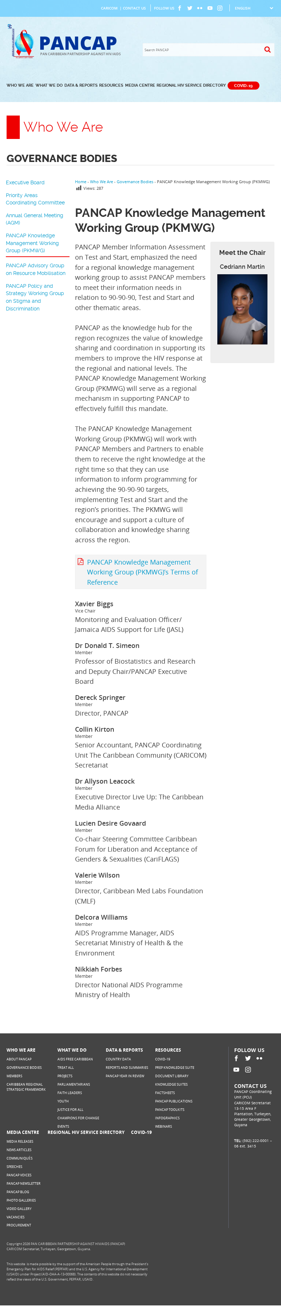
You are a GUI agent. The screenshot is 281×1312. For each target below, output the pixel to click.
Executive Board (25, 182)
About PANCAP (19, 1059)
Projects (64, 1076)
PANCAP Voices (19, 1175)
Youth (63, 1101)
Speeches (14, 1166)
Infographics (167, 1118)
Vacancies (16, 1217)
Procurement (19, 1225)
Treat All (65, 1067)
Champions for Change (78, 1118)
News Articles (19, 1149)
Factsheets (165, 1092)
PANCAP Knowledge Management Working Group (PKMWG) (32, 243)
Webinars (163, 1126)
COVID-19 (243, 85)
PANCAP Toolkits (169, 1109)
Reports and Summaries (127, 1067)
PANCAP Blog (18, 1192)
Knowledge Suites (171, 1084)
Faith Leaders (69, 1092)
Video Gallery (19, 1208)
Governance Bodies (24, 1067)
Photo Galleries (21, 1200)
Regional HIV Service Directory (191, 85)
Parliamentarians (73, 1084)
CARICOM (109, 8)
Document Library (171, 1076)
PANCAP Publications (173, 1101)
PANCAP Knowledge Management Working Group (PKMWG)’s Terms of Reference (142, 572)
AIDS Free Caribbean (75, 1059)
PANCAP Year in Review (125, 1076)
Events (63, 1126)
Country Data (118, 1059)
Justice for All (70, 1109)
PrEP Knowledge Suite (174, 1067)
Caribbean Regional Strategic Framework (26, 1087)
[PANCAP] (22, 57)
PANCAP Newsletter (24, 1183)
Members (14, 1076)
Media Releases (20, 1141)
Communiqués (20, 1158)
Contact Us (134, 8)
